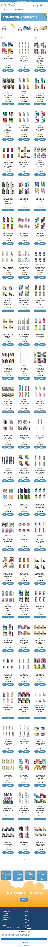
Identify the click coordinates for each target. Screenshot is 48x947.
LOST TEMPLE (8, 125)
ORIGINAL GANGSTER (24, 298)
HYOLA (24, 332)
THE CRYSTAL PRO (24, 264)
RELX (8, 91)
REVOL (24, 501)
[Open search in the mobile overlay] (28, 9)
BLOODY (24, 535)
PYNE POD (24, 399)
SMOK (8, 806)
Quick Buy (10, 70)
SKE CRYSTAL (24, 56)
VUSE (8, 56)
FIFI (24, 231)
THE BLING (8, 399)
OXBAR (8, 705)
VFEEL (40, 399)
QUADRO (40, 195)
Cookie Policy (20, 945)
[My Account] (37, 6)
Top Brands (31, 873)
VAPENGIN (40, 772)
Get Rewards (19, 873)
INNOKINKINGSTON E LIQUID (8, 570)
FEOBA (24, 671)
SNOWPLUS (40, 468)
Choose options (24, 942)
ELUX (8, 195)
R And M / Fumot (8, 501)
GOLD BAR (24, 160)
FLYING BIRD (8, 535)
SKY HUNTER (8, 433)
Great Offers (42, 873)
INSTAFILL (40, 231)
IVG (40, 298)
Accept (24, 938)
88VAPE (24, 739)
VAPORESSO (24, 468)
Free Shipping (7, 873)
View (5, 70)
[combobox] (7, 9)
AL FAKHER (8, 160)
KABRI (24, 195)
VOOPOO (40, 501)
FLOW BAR (24, 433)
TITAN (8, 638)
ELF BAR (40, 56)
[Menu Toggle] (44, 6)
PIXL (8, 231)
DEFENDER (40, 332)
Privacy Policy (26, 945)
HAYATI (40, 160)
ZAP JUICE (24, 570)
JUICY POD (40, 91)
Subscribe (24, 899)
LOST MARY (24, 91)
